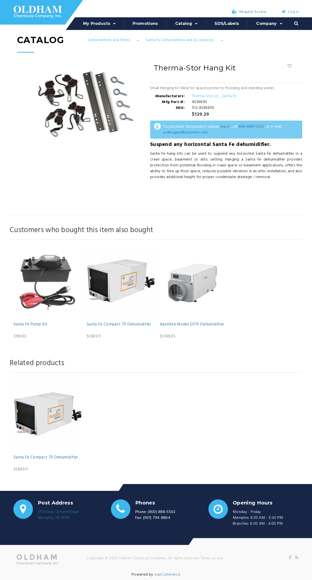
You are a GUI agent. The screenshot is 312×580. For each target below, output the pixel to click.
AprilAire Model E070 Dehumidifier (192, 324)
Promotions (145, 23)
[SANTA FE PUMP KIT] (46, 282)
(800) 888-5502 (162, 512)
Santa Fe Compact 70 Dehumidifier (119, 324)
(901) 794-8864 (156, 518)
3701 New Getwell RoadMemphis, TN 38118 (58, 515)
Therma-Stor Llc (206, 96)
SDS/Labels (226, 23)
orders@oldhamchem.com (185, 132)
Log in (293, 12)
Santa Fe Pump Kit (31, 324)
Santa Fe (229, 96)
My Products (96, 23)
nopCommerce (167, 574)
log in (225, 127)
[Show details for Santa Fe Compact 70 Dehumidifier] (119, 282)
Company (266, 23)
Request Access (252, 12)
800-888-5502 (251, 127)
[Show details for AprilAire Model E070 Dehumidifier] (192, 282)
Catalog (183, 23)
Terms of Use (212, 558)
